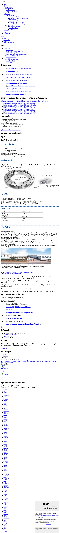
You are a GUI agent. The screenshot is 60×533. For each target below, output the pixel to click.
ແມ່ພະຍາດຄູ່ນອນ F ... (12, 71)
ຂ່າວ (5, 32)
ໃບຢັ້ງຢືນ (8, 12)
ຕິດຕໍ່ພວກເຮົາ (7, 33)
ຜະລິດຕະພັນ (7, 14)
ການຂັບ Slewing (10, 25)
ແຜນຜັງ (26, 360)
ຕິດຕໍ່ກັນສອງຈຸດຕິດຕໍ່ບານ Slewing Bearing (19, 18)
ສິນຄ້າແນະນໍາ (19, 360)
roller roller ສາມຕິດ (14, 21)
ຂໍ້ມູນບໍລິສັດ (9, 7)
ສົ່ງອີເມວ (3, 365)
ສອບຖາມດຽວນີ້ (4, 348)
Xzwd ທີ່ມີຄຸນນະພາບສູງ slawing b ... (17, 83)
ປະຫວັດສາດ (9, 8)
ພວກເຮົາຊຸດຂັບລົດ (13, 28)
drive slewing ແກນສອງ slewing (40, 361)
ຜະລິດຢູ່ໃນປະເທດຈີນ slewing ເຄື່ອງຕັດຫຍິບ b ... (20, 312)
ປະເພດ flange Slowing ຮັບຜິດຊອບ (17, 23)
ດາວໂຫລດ (6, 30)
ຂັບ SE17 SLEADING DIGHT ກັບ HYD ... (19, 77)
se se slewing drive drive (15, 26)
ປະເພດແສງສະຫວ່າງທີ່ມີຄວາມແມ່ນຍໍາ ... (18, 89)
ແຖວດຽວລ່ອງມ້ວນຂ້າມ (15, 17)
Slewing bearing (10, 15)
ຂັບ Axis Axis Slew (12, 361)
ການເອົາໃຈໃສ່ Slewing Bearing (25, 361)
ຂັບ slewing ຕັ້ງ (4, 361)
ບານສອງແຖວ (12, 19)
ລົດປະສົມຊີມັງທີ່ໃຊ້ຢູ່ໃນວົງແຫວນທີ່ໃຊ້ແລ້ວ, (18, 307)
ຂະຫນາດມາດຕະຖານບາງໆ (14, 318)
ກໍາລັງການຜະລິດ (10, 10)
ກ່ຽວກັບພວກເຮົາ (8, 5)
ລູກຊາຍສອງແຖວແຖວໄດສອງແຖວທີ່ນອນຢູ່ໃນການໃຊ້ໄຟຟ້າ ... (23, 324)
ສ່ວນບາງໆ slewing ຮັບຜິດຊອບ (16, 22)
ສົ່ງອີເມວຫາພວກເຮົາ (6, 130)
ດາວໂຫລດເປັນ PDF (15, 130)
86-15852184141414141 (6, 369)
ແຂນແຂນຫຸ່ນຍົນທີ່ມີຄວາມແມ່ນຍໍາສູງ (12, 273)
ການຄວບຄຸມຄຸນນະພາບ (12, 11)
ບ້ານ (5, 4)
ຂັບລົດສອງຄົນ (12, 29)
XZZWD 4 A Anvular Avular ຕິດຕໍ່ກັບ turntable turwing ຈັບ (19, 272)
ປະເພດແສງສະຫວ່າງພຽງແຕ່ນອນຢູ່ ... (17, 94)
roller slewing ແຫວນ (9, 362)
